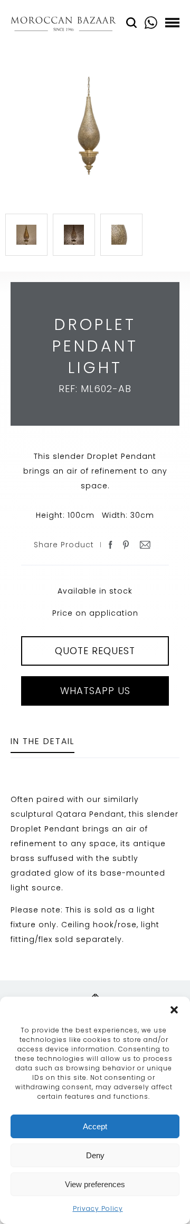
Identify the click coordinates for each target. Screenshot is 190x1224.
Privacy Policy (98, 1208)
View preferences (95, 1184)
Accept (95, 1126)
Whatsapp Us (95, 690)
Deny (95, 1155)
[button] (174, 1010)
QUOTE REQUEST (95, 650)
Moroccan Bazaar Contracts (63, 25)
